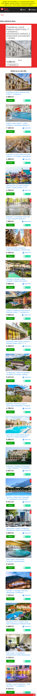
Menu (24, 9)
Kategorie (33, 9)
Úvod (2, 14)
